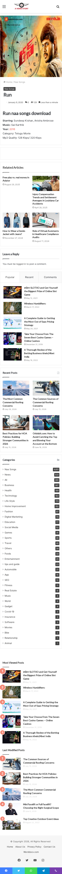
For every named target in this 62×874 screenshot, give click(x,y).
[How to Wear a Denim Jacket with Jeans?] (16, 220)
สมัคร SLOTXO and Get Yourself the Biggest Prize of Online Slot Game (41, 291)
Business (9, 485)
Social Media (11, 527)
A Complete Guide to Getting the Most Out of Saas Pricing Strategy (39, 321)
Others (8, 548)
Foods (8, 553)
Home (8, 82)
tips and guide (12, 564)
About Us (20, 846)
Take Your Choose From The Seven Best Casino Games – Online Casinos (38, 337)
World (8, 601)
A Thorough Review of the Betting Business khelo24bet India (39, 353)
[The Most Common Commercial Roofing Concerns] (16, 388)
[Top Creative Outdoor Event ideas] (11, 823)
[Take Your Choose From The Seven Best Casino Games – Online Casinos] (12, 338)
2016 (12, 129)
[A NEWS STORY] (21, 6)
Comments (50, 277)
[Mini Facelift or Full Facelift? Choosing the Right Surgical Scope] (11, 809)
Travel (8, 543)
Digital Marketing (13, 516)
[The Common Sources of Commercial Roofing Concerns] (46, 388)
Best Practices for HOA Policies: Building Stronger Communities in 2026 (40, 777)
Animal (8, 643)
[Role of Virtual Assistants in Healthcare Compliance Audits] (46, 220)
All (6, 480)
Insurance (10, 617)
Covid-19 (9, 611)
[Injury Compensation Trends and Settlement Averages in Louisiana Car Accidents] (46, 183)
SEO (7, 580)
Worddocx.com (31, 852)
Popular (10, 277)
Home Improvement (15, 506)
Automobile (11, 569)
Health (8, 490)
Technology (11, 495)
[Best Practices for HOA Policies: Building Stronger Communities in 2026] (16, 422)
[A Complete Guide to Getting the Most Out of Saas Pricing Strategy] (12, 323)
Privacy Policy (34, 846)
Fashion (9, 511)
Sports (8, 538)
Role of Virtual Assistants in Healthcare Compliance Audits (45, 234)
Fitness (8, 585)
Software (9, 622)
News (8, 474)
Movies (8, 627)
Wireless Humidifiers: (35, 303)
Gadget (8, 606)
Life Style (10, 501)
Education (10, 522)
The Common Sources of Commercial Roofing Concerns (45, 402)
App (7, 574)
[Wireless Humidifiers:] (12, 308)
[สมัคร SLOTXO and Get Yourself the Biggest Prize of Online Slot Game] (12, 292)
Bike (7, 632)
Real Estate (11, 590)
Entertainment (12, 559)
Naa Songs (19, 82)
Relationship (11, 638)
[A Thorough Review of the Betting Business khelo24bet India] (12, 354)
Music (8, 595)
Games (8, 532)
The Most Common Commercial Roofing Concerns (13, 402)
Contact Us (49, 846)
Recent (29, 277)
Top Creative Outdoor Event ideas (41, 819)
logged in (21, 264)
